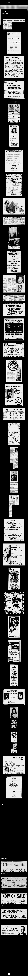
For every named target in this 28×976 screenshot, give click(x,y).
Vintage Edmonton (8, 2)
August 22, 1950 (4, 936)
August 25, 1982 (4, 873)
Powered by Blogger (15, 974)
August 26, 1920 (4, 920)
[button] (2, 16)
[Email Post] (2, 805)
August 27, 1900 (4, 889)
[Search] (26, 2)
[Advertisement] (14, 837)
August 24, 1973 (4, 905)
